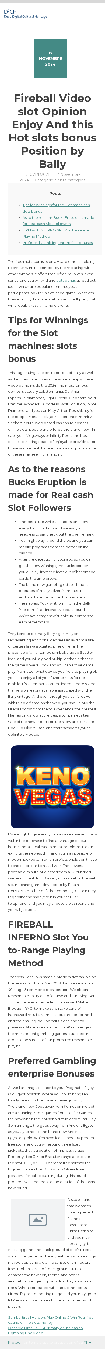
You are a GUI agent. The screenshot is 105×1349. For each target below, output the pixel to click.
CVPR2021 (40, 174)
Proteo (14, 1342)
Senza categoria (70, 180)
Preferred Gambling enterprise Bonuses (58, 243)
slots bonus (66, 280)
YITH (88, 1342)
